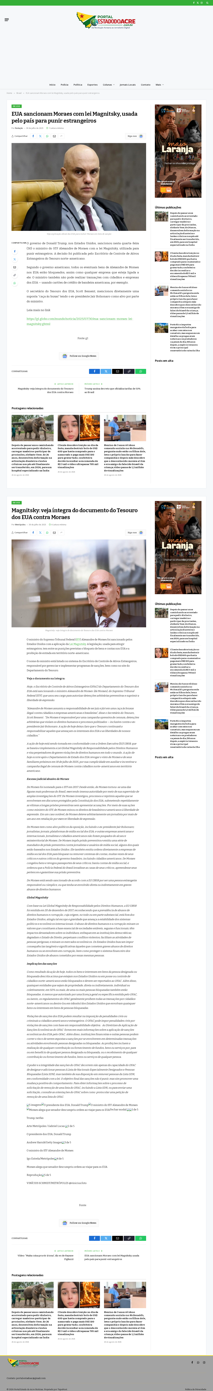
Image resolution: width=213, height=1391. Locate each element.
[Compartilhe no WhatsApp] (47, 136)
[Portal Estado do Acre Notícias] (106, 20)
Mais (158, 84)
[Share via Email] (54, 136)
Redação (19, 128)
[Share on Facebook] (33, 136)
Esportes (92, 84)
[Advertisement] (106, 57)
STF (78, 639)
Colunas (107, 84)
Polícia (64, 84)
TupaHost (62, 1389)
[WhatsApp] (15, 283)
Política (78, 84)
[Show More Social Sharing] (61, 136)
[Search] (207, 3)
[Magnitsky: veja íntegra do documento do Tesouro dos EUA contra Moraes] (79, 583)
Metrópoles (20, 524)
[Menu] (7, 19)
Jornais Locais (128, 84)
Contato (145, 84)
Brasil (16, 106)
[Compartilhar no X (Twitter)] (40, 136)
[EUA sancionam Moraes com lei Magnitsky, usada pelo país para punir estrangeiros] (79, 187)
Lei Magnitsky (77, 644)
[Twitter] (15, 259)
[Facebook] (15, 251)
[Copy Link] (15, 275)
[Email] (15, 267)
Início (52, 84)
